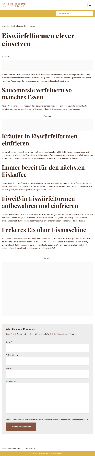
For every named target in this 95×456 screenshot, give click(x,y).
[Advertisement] (47, 65)
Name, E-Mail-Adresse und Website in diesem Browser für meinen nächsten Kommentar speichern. (47, 419)
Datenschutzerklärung (12, 448)
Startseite (5, 26)
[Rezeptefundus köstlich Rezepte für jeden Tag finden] (14, 5)
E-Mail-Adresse (13, 355)
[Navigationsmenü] (90, 5)
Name (9, 342)
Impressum (30, 448)
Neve (35, 453)
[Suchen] (89, 13)
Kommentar (11, 381)
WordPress (57, 453)
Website (9, 368)
